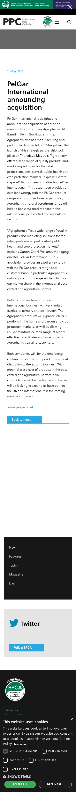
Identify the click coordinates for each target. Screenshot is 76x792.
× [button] (71, 719)
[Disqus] (38, 478)
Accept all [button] (20, 784)
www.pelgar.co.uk (21, 407)
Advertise (11, 710)
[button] (38, 776)
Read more (20, 744)
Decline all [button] (55, 784)
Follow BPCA (23, 647)
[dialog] (38, 753)
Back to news (21, 419)
